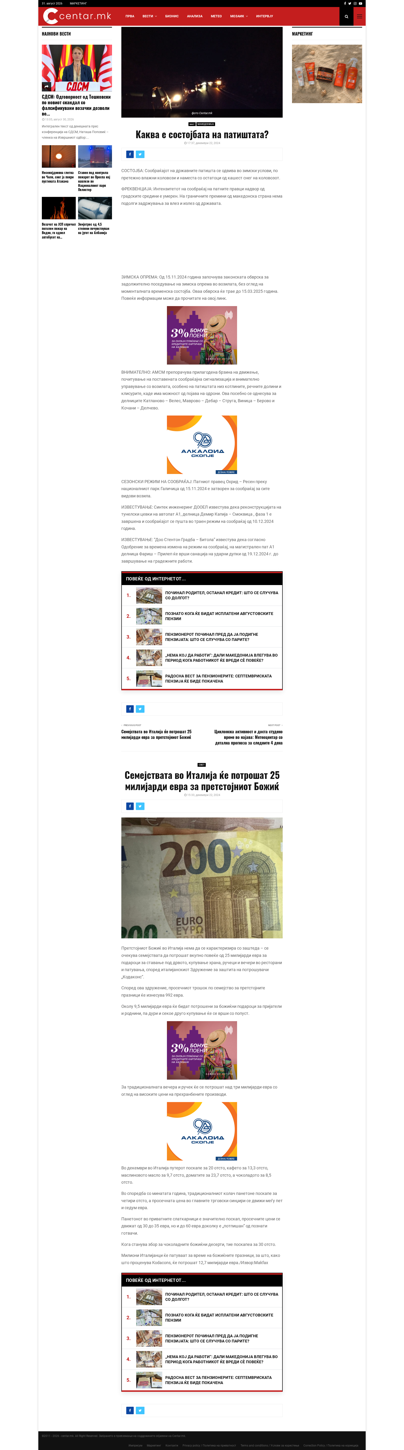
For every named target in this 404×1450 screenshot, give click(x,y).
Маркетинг (154, 1445)
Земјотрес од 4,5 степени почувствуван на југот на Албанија (93, 228)
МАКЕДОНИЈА (206, 124)
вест (192, 124)
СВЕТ (202, 764)
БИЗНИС (172, 16)
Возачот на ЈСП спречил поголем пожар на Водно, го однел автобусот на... (59, 230)
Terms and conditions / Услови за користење (270, 1445)
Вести (148, 16)
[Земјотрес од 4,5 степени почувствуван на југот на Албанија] (95, 208)
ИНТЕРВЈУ (264, 16)
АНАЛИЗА (194, 16)
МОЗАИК (237, 16)
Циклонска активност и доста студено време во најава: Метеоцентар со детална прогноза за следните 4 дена (248, 737)
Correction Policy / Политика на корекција (330, 1445)
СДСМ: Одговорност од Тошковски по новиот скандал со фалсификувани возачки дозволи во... (76, 105)
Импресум (135, 1445)
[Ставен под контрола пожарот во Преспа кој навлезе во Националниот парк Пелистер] (95, 156)
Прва (130, 16)
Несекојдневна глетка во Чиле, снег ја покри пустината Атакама (58, 176)
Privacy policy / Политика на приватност (209, 1445)
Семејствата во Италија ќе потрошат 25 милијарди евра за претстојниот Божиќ (156, 734)
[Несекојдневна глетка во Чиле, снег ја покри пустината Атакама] (59, 156)
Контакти (172, 1445)
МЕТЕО (216, 16)
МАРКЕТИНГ (78, 3)
